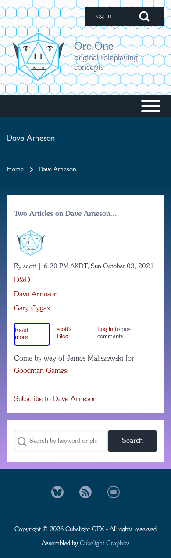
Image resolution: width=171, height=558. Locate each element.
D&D (22, 280)
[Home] (38, 57)
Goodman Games (40, 371)
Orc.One (94, 47)
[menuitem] (105, 16)
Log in (105, 329)
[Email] (113, 492)
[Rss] (85, 492)
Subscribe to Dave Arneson (55, 399)
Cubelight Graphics (105, 543)
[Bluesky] (57, 492)
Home (15, 170)
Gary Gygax (32, 308)
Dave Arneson (36, 294)
